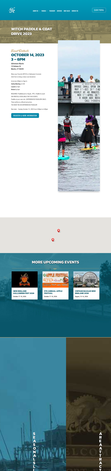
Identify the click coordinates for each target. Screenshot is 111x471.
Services (59, 11)
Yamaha (43, 11)
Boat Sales (67, 11)
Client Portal (99, 10)
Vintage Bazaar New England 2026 (85, 292)
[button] (53, 240)
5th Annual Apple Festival (53, 292)
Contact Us (75, 11)
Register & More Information (25, 115)
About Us (35, 11)
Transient (52, 11)
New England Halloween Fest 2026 (23, 292)
